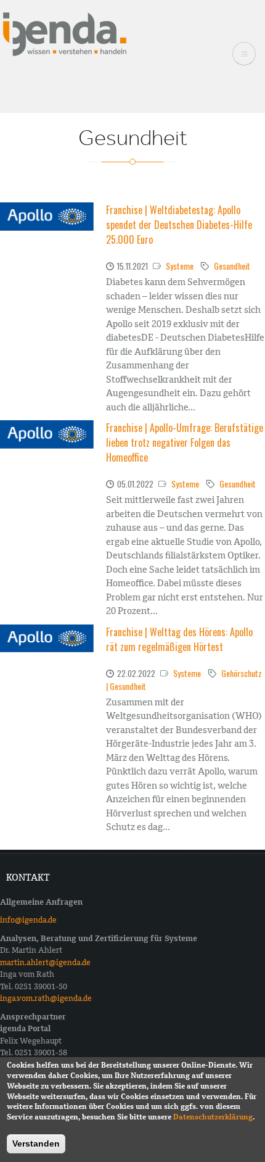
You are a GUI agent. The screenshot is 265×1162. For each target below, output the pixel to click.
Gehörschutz (241, 672)
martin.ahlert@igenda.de (45, 962)
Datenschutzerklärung (213, 1117)
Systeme (180, 265)
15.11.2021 (132, 266)
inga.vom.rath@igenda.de (46, 998)
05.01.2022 (135, 484)
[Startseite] (64, 33)
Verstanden (36, 1143)
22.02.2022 (136, 673)
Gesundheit (232, 265)
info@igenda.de (28, 920)
